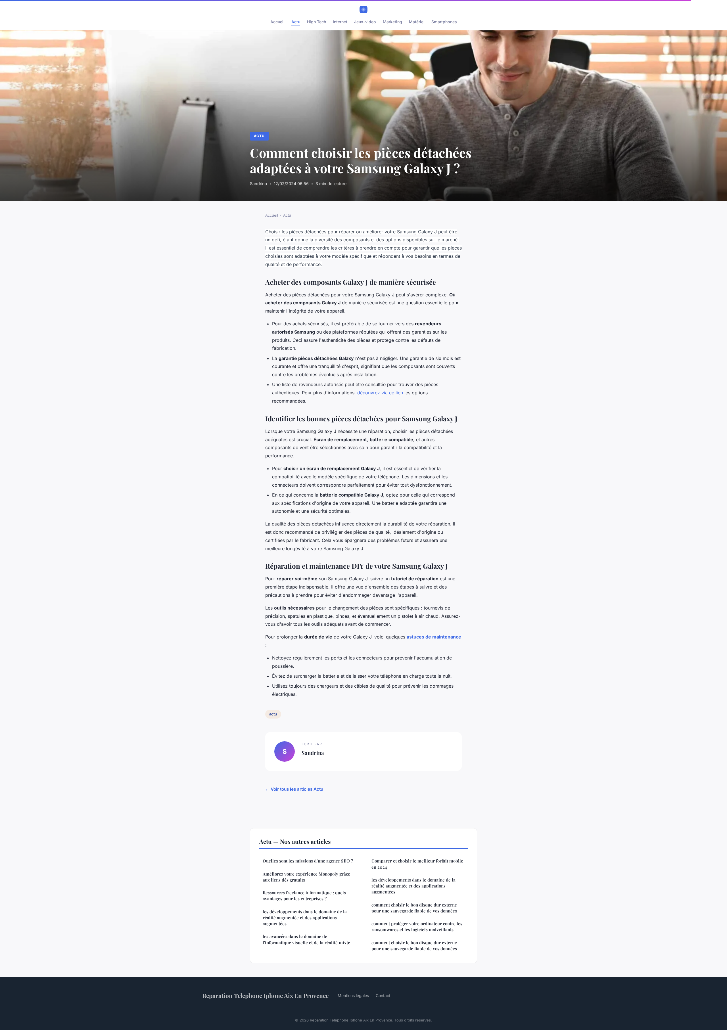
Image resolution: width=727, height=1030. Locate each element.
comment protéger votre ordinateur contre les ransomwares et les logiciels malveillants (416, 926)
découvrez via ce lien (380, 392)
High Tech (316, 21)
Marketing (392, 21)
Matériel (417, 21)
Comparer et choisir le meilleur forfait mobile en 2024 (417, 864)
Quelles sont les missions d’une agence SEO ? (308, 861)
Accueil (277, 21)
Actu (295, 21)
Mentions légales (353, 995)
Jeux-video (365, 21)
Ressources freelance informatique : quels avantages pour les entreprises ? (304, 895)
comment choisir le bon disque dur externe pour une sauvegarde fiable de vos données (414, 908)
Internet (340, 21)
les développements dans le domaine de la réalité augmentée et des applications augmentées (305, 918)
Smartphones (444, 21)
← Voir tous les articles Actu (294, 789)
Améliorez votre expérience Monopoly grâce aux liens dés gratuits (306, 877)
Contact (383, 995)
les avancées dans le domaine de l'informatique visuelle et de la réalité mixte (306, 939)
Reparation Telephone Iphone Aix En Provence (265, 995)
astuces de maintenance (434, 637)
